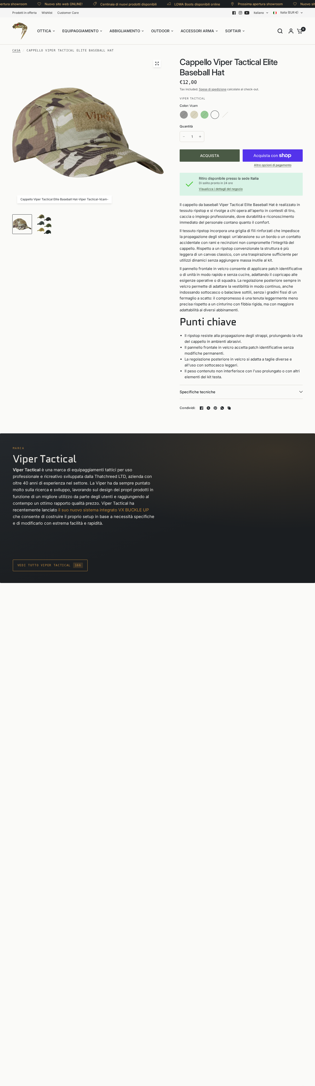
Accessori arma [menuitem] (197, 31)
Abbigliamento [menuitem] (125, 31)
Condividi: (188, 407)
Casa (16, 50)
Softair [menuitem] (233, 31)
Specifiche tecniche (197, 392)
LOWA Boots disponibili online (187, 4)
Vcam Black (235, 115)
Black (184, 115)
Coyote (194, 115)
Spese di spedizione (212, 89)
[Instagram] (240, 13)
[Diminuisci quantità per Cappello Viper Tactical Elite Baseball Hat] (184, 136)
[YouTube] (247, 13)
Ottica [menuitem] (44, 31)
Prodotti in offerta (24, 13)
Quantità (186, 126)
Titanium (225, 115)
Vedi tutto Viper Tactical (49, 565)
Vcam (215, 115)
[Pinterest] (215, 408)
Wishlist (47, 13)
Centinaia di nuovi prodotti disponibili (118, 4)
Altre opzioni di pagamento (272, 165)
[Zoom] (157, 63)
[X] (208, 408)
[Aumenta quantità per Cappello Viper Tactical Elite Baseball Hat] (200, 136)
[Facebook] (234, 13)
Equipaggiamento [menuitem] (80, 31)
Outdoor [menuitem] (160, 31)
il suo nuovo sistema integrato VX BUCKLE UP (103, 509)
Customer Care (68, 13)
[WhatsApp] (222, 408)
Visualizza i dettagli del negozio (221, 189)
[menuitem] (25, 12)
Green (204, 115)
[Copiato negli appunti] (229, 408)
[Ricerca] (280, 31)
